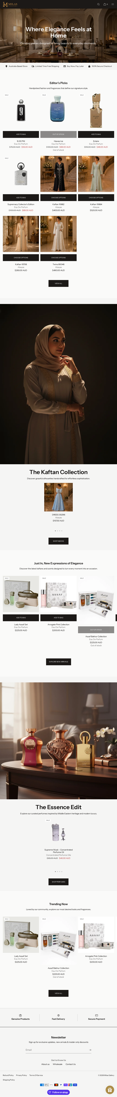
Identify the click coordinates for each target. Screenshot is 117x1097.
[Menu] (111, 4)
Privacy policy (21, 1075)
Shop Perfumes (58, 882)
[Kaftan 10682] (58, 174)
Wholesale (57, 1064)
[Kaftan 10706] (21, 234)
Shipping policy (9, 1080)
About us (45, 1064)
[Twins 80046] (58, 234)
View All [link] (58, 283)
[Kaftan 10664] (96, 174)
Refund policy (8, 1075)
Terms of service (36, 1075)
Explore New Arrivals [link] (58, 662)
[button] (98, 4)
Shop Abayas (58, 541)
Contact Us (71, 1064)
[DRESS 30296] (58, 497)
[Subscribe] (87, 1050)
